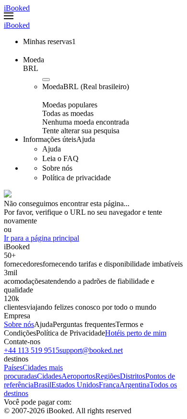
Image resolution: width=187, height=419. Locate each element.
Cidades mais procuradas (33, 371)
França (109, 385)
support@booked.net (91, 350)
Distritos (132, 376)
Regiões (107, 376)
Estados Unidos (75, 385)
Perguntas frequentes (84, 324)
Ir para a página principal (41, 238)
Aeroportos (78, 376)
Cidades (49, 376)
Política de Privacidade (70, 333)
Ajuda (43, 324)
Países (13, 367)
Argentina (134, 385)
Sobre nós (19, 324)
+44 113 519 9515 (31, 350)
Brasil (42, 385)
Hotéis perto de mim (135, 333)
